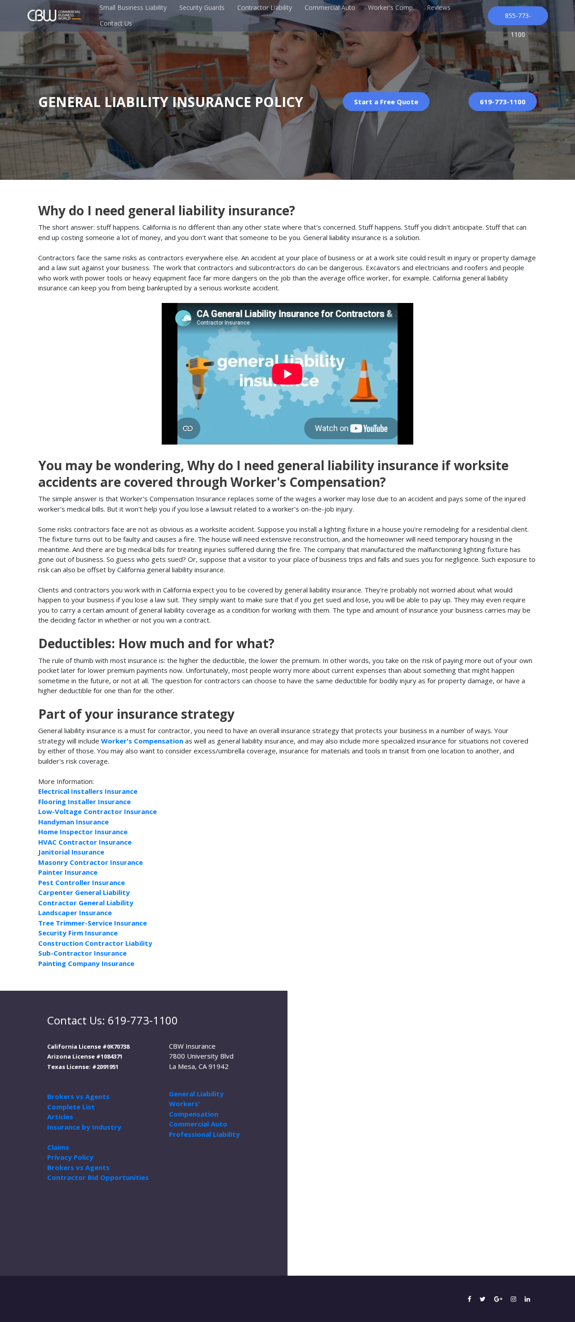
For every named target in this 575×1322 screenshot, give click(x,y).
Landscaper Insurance (75, 912)
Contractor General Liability (85, 902)
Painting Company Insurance (86, 963)
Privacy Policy (70, 1157)
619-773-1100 (503, 101)
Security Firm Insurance (78, 932)
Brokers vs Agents (78, 1096)
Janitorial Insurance (71, 851)
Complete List (71, 1106)
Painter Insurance (67, 872)
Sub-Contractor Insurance (82, 952)
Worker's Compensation (142, 740)
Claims (58, 1147)
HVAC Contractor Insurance (85, 841)
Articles (60, 1116)
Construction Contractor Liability (95, 943)
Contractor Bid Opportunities (98, 1177)
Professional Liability (204, 1134)
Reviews (439, 7)
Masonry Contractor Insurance (90, 862)
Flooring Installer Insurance (84, 801)
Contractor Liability (264, 7)
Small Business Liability (133, 7)
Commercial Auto (330, 7)
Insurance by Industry (84, 1126)
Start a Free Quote (386, 101)
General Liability (196, 1093)
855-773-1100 (518, 18)
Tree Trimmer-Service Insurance (92, 922)
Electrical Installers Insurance (87, 791)
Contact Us (116, 23)
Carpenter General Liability (84, 892)
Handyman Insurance (73, 821)
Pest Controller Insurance (81, 882)
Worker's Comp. (391, 7)
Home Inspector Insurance (83, 831)
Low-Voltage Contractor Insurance (97, 811)
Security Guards (202, 7)
